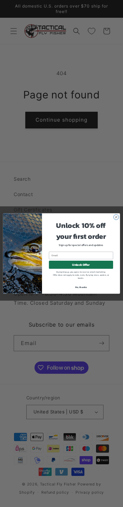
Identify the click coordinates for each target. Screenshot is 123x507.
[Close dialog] (116, 217)
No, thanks (81, 287)
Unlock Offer (81, 264)
